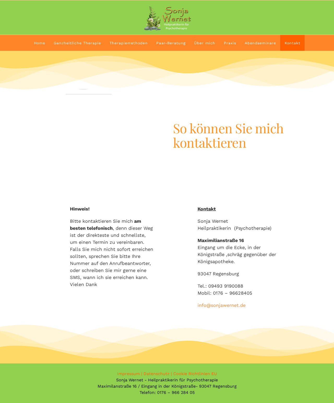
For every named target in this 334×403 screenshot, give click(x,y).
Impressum (128, 373)
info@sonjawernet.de (222, 305)
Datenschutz (157, 373)
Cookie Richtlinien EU (195, 373)
